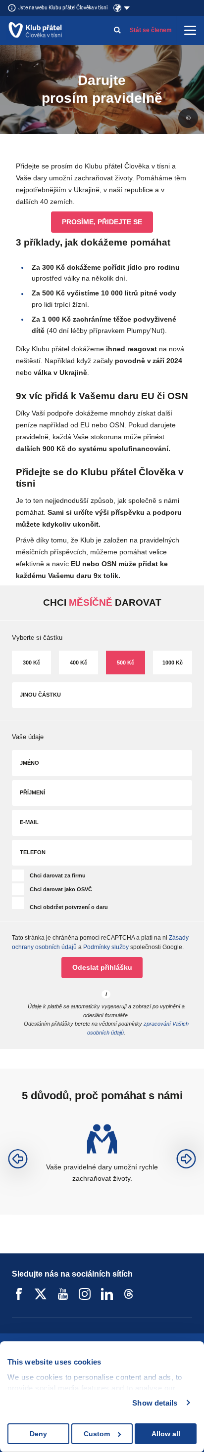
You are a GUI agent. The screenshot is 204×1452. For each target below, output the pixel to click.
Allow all (166, 1434)
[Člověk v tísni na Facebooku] (19, 1294)
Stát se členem (151, 30)
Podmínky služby (106, 947)
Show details (154, 1403)
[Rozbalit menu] (190, 30)
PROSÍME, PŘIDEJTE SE (102, 222)
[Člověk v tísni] (35, 30)
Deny (38, 1434)
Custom (97, 1434)
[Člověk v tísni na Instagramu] (85, 1294)
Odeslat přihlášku (102, 967)
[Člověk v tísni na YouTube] (63, 1294)
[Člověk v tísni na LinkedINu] (107, 1294)
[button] (18, 1159)
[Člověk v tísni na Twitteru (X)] (41, 1294)
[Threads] (129, 1294)
